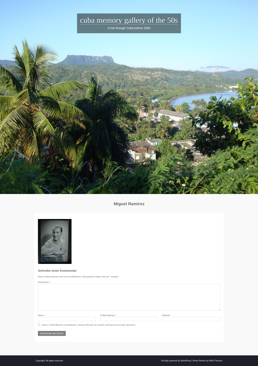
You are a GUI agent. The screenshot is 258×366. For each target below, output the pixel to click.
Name (41, 315)
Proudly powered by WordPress (176, 360)
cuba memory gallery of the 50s (129, 20)
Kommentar (44, 282)
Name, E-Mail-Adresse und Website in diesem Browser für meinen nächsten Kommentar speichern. (89, 325)
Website (166, 315)
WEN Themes (215, 360)
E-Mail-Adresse (108, 315)
